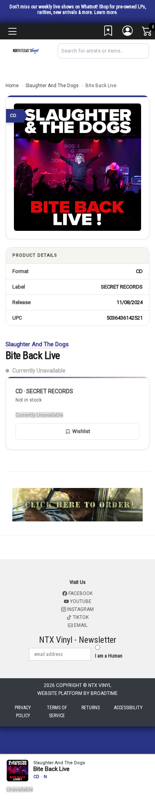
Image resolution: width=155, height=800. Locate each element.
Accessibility (128, 707)
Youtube (80, 601)
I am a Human (108, 656)
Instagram (80, 609)
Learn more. (106, 12)
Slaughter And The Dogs (52, 85)
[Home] (26, 50)
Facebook (80, 593)
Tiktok (80, 617)
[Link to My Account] (128, 32)
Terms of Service (57, 711)
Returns (90, 707)
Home (12, 85)
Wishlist (81, 431)
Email (80, 625)
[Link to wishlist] (108, 32)
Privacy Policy (23, 711)
